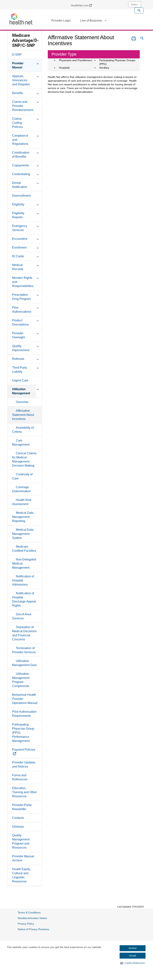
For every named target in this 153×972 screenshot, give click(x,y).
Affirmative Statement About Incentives (23, 414)
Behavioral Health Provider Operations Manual (24, 699)
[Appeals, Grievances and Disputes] (37, 76)
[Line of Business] (105, 21)
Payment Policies (23, 751)
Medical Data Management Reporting (22, 517)
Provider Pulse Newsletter (22, 807)
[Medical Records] (37, 265)
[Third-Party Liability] (37, 367)
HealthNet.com (83, 5)
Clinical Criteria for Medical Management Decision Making (24, 459)
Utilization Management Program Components (20, 680)
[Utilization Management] (37, 389)
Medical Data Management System (22, 533)
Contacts (18, 817)
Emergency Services (19, 228)
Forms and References (19, 777)
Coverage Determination (21, 489)
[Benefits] (37, 93)
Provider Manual (18, 65)
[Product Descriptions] (37, 320)
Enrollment (19, 247)
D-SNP (17, 54)
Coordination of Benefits (20, 154)
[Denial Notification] (37, 182)
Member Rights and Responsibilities (22, 282)
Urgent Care (20, 380)
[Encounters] (37, 238)
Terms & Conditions (29, 912)
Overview (22, 402)
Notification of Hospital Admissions (23, 580)
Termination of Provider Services (24, 650)
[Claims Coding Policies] (37, 118)
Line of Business (91, 20)
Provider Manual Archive (23, 858)
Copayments (20, 165)
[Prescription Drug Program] (37, 294)
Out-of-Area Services (21, 616)
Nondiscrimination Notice (32, 918)
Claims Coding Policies (17, 122)
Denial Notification (19, 184)
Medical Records (17, 267)
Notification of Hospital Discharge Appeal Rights (24, 599)
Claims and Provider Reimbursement (22, 106)
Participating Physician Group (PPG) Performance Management (23, 732)
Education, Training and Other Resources (24, 792)
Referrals (18, 358)
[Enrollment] (37, 247)
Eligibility (18, 204)
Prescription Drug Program (21, 296)
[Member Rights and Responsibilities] (37, 277)
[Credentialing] (37, 174)
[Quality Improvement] (37, 346)
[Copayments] (37, 165)
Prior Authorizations (21, 309)
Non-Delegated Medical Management (24, 563)
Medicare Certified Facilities (24, 548)
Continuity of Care (22, 476)
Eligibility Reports (18, 215)
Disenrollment (21, 195)
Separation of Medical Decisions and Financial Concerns (24, 633)
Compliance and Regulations (20, 139)
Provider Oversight (18, 335)
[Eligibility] (37, 204)
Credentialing (21, 174)
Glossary (18, 826)
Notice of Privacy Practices (33, 929)
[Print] (133, 38)
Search (139, 10)
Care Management (20, 442)
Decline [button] (133, 948)
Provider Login (61, 20)
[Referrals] (37, 359)
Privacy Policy (26, 923)
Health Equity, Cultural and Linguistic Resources (21, 875)
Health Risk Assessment (21, 502)
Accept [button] (132, 955)
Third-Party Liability (19, 369)
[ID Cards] (37, 256)
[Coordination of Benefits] (37, 152)
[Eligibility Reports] (37, 213)
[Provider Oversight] (37, 333)
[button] (133, 963)
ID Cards (18, 256)
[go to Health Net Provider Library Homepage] (21, 19)
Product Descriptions (20, 322)
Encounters (19, 238)
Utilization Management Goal (24, 663)
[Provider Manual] (37, 63)
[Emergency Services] (37, 226)
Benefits (17, 93)
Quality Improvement (20, 348)
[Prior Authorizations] (37, 307)
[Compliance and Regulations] (37, 135)
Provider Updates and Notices (23, 764)
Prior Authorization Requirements (24, 713)
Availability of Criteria (23, 429)
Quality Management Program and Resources (20, 841)
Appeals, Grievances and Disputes (21, 80)
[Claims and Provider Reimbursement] (37, 101)
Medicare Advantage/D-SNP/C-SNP (25, 40)
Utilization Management (21, 391)
